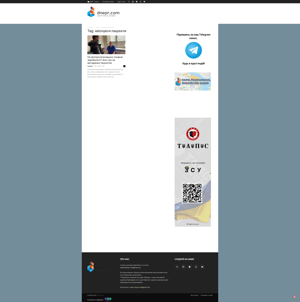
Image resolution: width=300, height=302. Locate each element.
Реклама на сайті (207, 295)
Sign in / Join (121, 1)
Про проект (195, 295)
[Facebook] (129, 1)
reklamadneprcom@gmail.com (130, 268)
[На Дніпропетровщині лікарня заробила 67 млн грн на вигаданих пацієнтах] (106, 44)
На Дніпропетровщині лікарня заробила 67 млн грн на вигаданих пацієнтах (105, 60)
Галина (90, 66)
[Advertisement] (166, 12)
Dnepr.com (100, 295)
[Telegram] (136, 1)
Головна (90, 27)
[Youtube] (144, 1)
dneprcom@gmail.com (142, 287)
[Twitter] (140, 1)
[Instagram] (133, 1)
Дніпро (90, 53)
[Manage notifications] (294, 297)
